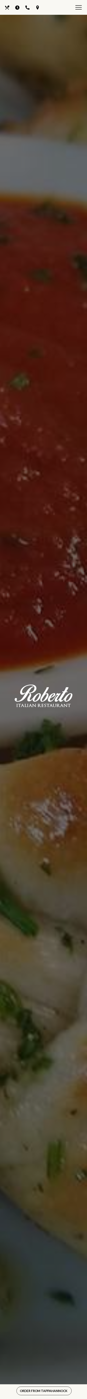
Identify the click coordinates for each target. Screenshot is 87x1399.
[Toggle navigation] (78, 8)
